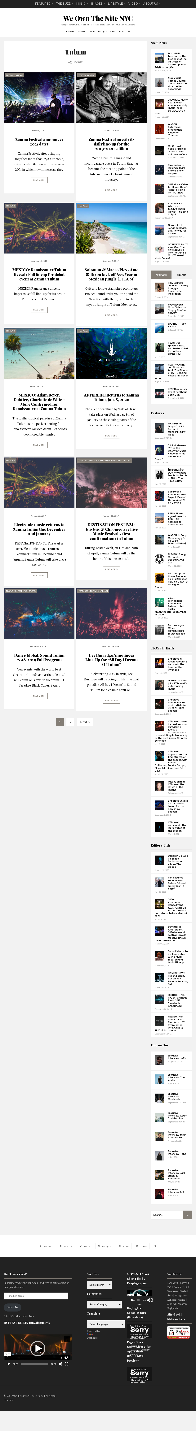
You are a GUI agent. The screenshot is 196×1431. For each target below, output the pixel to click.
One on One (160, 1045)
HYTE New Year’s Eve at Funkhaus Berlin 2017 (177, 392)
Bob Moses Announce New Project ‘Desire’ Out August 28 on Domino (177, 497)
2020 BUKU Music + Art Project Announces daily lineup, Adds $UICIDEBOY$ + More (171, 106)
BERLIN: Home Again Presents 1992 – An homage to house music (177, 519)
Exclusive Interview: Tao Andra (176, 1077)
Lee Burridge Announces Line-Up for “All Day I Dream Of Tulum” (111, 660)
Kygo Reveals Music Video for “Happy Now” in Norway (177, 308)
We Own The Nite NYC (98, 18)
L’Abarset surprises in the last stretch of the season (177, 826)
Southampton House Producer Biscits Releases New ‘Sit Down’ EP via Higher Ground (171, 580)
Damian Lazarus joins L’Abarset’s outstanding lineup (177, 684)
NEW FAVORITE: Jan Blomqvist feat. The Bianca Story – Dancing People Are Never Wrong (171, 371)
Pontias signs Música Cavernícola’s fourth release (176, 629)
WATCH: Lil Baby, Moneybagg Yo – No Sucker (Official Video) (178, 539)
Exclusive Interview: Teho (177, 1153)
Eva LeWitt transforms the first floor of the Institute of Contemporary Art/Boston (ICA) (171, 60)
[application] (38, 1348)
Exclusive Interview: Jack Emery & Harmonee (176, 1174)
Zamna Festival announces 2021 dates (39, 141)
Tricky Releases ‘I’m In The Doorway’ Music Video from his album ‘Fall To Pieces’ (170, 452)
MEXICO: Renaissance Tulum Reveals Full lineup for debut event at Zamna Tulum (39, 274)
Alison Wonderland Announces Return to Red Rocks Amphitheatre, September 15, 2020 (170, 606)
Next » (85, 722)
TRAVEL (127, 460)
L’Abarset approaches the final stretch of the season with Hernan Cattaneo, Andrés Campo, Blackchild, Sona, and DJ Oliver (171, 761)
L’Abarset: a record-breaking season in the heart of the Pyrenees (177, 664)
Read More (39, 180)
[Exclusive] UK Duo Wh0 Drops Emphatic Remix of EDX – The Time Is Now (177, 475)
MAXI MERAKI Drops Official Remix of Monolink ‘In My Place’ (176, 429)
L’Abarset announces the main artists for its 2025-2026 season (177, 705)
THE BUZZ (63, 3)
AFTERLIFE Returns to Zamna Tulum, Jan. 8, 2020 (111, 397)
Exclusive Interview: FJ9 (176, 1191)
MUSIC (81, 3)
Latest (182, 275)
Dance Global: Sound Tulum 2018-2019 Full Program (39, 657)
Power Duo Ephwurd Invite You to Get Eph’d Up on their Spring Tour (178, 348)
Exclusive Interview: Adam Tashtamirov (177, 1115)
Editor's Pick (160, 845)
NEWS (20, 75)
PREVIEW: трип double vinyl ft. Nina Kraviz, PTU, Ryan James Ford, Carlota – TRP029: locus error (171, 1023)
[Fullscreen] (67, 1364)
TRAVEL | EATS (162, 648)
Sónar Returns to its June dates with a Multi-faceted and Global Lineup (178, 957)
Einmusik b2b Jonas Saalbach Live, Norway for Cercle (177, 229)
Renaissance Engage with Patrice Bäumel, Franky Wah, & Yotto (177, 883)
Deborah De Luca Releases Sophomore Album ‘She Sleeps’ (178, 861)
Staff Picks (159, 43)
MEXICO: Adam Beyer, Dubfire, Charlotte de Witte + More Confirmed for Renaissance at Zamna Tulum (39, 401)
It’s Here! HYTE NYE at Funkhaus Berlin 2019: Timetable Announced (177, 1000)
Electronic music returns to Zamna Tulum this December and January (39, 529)
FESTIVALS (10, 75)
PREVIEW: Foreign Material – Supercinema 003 (177, 558)
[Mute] (60, 1364)
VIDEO (133, 3)
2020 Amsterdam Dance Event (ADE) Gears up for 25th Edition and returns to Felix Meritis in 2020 (171, 907)
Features (157, 413)
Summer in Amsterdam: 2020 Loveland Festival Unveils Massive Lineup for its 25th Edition (170, 933)
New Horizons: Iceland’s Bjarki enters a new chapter (176, 169)
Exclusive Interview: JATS (177, 1057)
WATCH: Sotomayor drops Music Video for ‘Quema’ (175, 130)
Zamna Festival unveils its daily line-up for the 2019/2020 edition (112, 144)
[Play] (9, 1364)
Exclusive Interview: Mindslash (174, 1096)
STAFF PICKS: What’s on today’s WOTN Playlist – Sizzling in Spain (178, 209)
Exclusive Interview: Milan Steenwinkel (177, 1134)
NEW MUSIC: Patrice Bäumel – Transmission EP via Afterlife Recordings (178, 83)
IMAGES (96, 3)
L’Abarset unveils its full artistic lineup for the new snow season (178, 806)
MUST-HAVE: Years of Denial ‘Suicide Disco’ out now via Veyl (177, 150)
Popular (162, 275)
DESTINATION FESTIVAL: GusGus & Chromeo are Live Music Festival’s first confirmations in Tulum (112, 531)
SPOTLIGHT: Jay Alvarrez (177, 325)
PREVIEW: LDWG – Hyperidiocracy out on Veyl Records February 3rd (178, 978)
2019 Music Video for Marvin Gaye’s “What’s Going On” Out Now (178, 188)
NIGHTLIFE (117, 460)
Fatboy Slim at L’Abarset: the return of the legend (176, 785)
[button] (37, 1348)
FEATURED (43, 3)
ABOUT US (150, 3)
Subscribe (12, 1307)
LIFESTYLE (115, 3)
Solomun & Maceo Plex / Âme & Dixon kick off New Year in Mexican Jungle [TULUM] (111, 274)
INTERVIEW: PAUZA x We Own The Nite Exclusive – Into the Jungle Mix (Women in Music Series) (171, 251)
